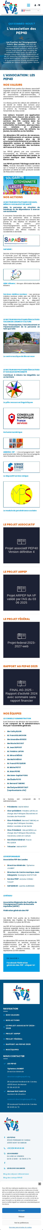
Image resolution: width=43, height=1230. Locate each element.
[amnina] (16, 438)
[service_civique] (16, 462)
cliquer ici (30, 965)
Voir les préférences (21, 1223)
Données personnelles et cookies (20, 1227)
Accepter (21, 1210)
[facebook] (5, 1163)
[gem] (16, 270)
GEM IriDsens (9, 283)
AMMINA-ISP (9, 452)
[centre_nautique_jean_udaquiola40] (22, 333)
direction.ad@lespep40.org (18, 1076)
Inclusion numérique (12, 432)
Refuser (21, 1217)
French (27, 10)
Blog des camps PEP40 (12, 1177)
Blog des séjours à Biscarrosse (16, 1174)
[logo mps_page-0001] (22, 482)
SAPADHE (7, 249)
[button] (40, 1184)
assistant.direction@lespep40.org (21, 1099)
